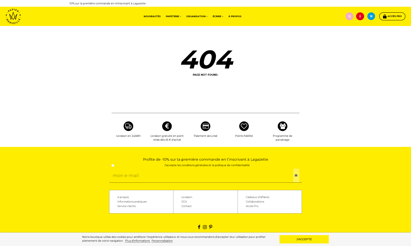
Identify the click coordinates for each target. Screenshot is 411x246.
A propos (123, 197)
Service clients (126, 206)
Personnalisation (162, 240)
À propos (234, 16)
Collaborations (255, 201)
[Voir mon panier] (372, 16)
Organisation (196, 16)
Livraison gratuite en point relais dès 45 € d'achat (167, 137)
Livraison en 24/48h (128, 135)
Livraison (186, 197)
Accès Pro (252, 206)
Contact (186, 206)
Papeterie (172, 16)
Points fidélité (244, 135)
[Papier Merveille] (23, 16)
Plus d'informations (137, 240)
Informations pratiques (132, 201)
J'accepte (304, 239)
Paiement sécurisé (205, 135)
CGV (184, 201)
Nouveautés (152, 16)
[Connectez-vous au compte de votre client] (360, 16)
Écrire (217, 16)
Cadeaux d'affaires (257, 197)
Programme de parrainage (282, 137)
